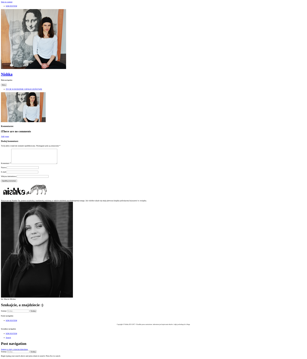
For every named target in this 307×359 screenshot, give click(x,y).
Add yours (5, 136)
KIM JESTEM (11, 6)
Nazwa (3, 167)
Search (8, 338)
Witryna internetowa (8, 176)
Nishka (6, 74)
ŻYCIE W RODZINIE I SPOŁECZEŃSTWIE (24, 89)
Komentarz (6, 163)
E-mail (3, 172)
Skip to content (6, 2)
